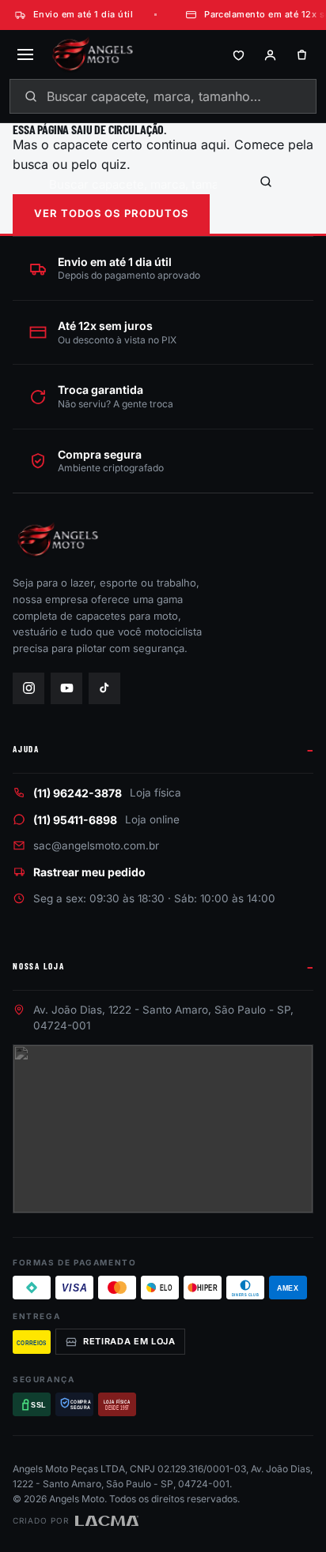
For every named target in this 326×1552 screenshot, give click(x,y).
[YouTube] (66, 688)
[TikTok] (104, 688)
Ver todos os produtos (111, 213)
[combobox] (163, 96)
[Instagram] (28, 688)
